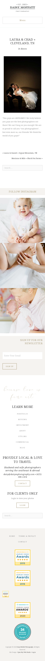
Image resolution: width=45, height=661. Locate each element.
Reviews (22, 419)
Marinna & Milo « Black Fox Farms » (27, 158)
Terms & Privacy (27, 536)
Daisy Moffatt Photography (25, 647)
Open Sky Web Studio (24, 652)
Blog (22, 448)
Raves (24, 48)
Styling (22, 436)
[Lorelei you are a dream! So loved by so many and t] (22, 310)
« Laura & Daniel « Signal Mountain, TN (19, 153)
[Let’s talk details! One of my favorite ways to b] (22, 265)
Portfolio (22, 414)
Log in (34, 652)
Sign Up (10, 366)
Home (12, 536)
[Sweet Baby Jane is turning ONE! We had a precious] (22, 220)
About (22, 431)
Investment (22, 425)
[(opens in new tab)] (22, 564)
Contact (22, 542)
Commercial (22, 442)
